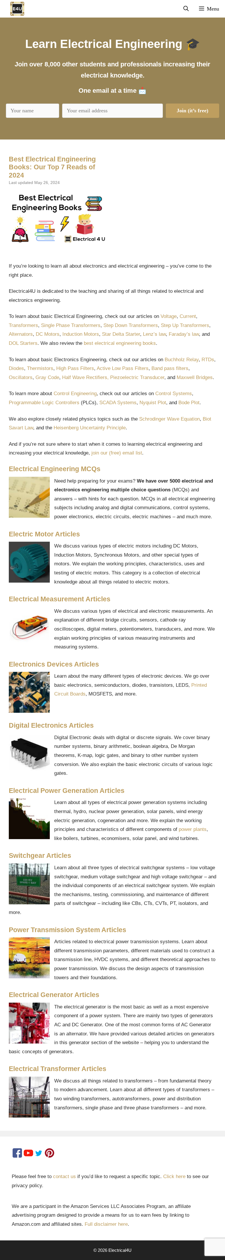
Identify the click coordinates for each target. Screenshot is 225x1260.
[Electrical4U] (13, 9)
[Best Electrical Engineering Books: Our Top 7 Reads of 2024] (58, 218)
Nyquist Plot (152, 402)
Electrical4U (120, 1250)
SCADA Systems (118, 402)
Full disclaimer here (106, 1224)
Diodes (16, 368)
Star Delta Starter (121, 334)
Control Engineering (75, 393)
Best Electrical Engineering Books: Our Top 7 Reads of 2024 (52, 167)
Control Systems (173, 393)
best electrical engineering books (120, 343)
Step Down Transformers (130, 325)
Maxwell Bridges (195, 377)
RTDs (208, 359)
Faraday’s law (184, 334)
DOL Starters (23, 343)
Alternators (21, 334)
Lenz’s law (154, 334)
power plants (193, 829)
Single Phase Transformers (70, 325)
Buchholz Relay (182, 359)
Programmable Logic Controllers (44, 402)
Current (188, 316)
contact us (64, 1176)
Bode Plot (189, 402)
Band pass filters (169, 368)
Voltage (169, 316)
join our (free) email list (116, 453)
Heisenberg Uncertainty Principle (90, 428)
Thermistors (40, 368)
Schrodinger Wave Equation (169, 419)
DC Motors (47, 334)
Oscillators (21, 377)
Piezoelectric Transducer (137, 377)
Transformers (23, 325)
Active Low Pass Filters (123, 368)
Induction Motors (80, 334)
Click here (174, 1176)
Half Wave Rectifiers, (85, 377)
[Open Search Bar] (186, 9)
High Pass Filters (75, 368)
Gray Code (47, 377)
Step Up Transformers (185, 325)
